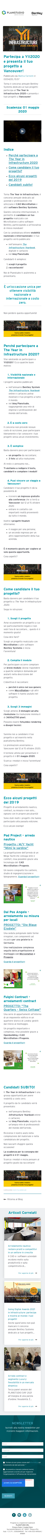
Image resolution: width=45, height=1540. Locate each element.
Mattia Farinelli (26, 76)
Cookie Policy (28, 1527)
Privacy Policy (17, 1527)
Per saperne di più (26, 1273)
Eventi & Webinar (19, 1190)
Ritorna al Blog (15, 1199)
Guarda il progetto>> (14, 1043)
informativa (34, 1462)
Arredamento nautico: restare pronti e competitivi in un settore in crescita (22, 1249)
